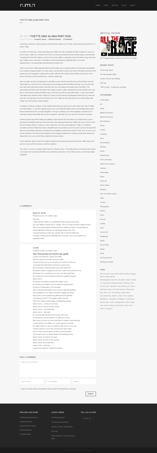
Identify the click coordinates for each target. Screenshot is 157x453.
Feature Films (104, 155)
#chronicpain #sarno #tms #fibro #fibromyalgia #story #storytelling (118, 275)
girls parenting (105, 296)
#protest (122, 280)
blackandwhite (116, 283)
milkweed (112, 299)
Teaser (102, 249)
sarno (102, 228)
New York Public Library (108, 194)
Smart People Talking (28, 426)
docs (102, 138)
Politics (102, 211)
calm (132, 283)
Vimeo (134, 58)
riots (101, 305)
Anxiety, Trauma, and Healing (110, 78)
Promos (103, 219)
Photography (104, 206)
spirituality (120, 305)
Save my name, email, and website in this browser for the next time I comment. (49, 389)
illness (119, 296)
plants (127, 302)
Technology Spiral (106, 70)
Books (102, 125)
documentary (122, 286)
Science (112, 305)
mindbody (120, 299)
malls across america (107, 164)
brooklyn (126, 283)
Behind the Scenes (106, 117)
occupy (103, 202)
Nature (102, 302)
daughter (113, 286)
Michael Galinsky (55, 39)
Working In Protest (106, 262)
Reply (55, 216)
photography (119, 302)
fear (101, 292)
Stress (126, 305)
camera (102, 130)
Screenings (104, 236)
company (37, 39)
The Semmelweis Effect (108, 74)
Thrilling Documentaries (28, 417)
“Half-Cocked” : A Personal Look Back (113, 87)
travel (102, 253)
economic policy (106, 289)
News (44, 39)
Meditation (104, 299)
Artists (102, 108)
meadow (103, 168)
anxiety (133, 280)
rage (132, 302)
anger (128, 280)
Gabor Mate (125, 292)
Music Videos (105, 185)
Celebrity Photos (26, 422)
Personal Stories (26, 430)
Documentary (105, 142)
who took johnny (106, 258)
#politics (114, 280)
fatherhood (130, 289)
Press (102, 215)
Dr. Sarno (131, 286)
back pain (106, 283)
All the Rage (104, 100)
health (114, 296)
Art (101, 104)
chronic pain (104, 286)
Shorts (102, 240)
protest (102, 223)
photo (112, 302)
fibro (105, 292)
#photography (105, 280)
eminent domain (119, 289)
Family (102, 151)
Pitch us (87, 418)
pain (107, 302)
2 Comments (67, 39)
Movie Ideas (104, 172)
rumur (127, 58)
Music (102, 177)
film (109, 292)
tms (131, 305)
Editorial (103, 147)
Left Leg (103, 83)
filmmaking (116, 292)
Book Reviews (105, 121)
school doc (104, 232)
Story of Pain (104, 245)
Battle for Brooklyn (106, 113)
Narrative (103, 189)
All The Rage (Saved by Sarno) (110, 58)
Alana (36, 248)
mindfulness (129, 299)
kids (124, 296)
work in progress (106, 308)
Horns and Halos (106, 159)
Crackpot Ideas (25, 434)
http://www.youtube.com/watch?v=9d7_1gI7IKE (50, 254)
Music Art (103, 181)
